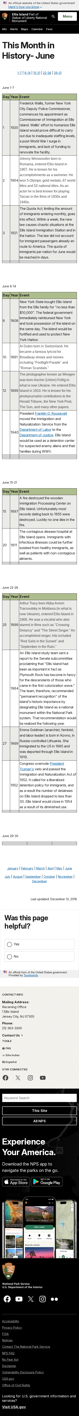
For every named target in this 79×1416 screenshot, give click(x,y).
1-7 (19, 73)
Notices (7, 1340)
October (49, 876)
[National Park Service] (5, 16)
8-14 (27, 73)
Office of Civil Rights (16, 1385)
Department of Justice (36, 435)
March (40, 868)
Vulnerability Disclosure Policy (23, 1372)
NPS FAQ (8, 1353)
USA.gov (8, 1378)
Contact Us (11, 1035)
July (7, 876)
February (27, 868)
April (51, 868)
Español (11, 1062)
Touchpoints (31, 975)
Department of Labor (35, 429)
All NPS (39, 1121)
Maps (24, 29)
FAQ (8, 1048)
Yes (16, 944)
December (39, 881)
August (18, 876)
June (68, 868)
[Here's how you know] (39, 5)
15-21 (36, 73)
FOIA (5, 1334)
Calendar (37, 29)
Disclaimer (9, 1366)
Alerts (14, 29)
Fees (49, 29)
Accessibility (10, 1321)
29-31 (58, 73)
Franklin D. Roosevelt (51, 413)
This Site (39, 1111)
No (16, 956)
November (65, 876)
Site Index (12, 1055)
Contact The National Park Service (26, 1346)
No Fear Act (10, 1359)
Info (4, 29)
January (12, 868)
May (59, 868)
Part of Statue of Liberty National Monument (29, 17)
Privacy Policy (12, 1327)
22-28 (47, 73)
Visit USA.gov (14, 1407)
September (33, 876)
